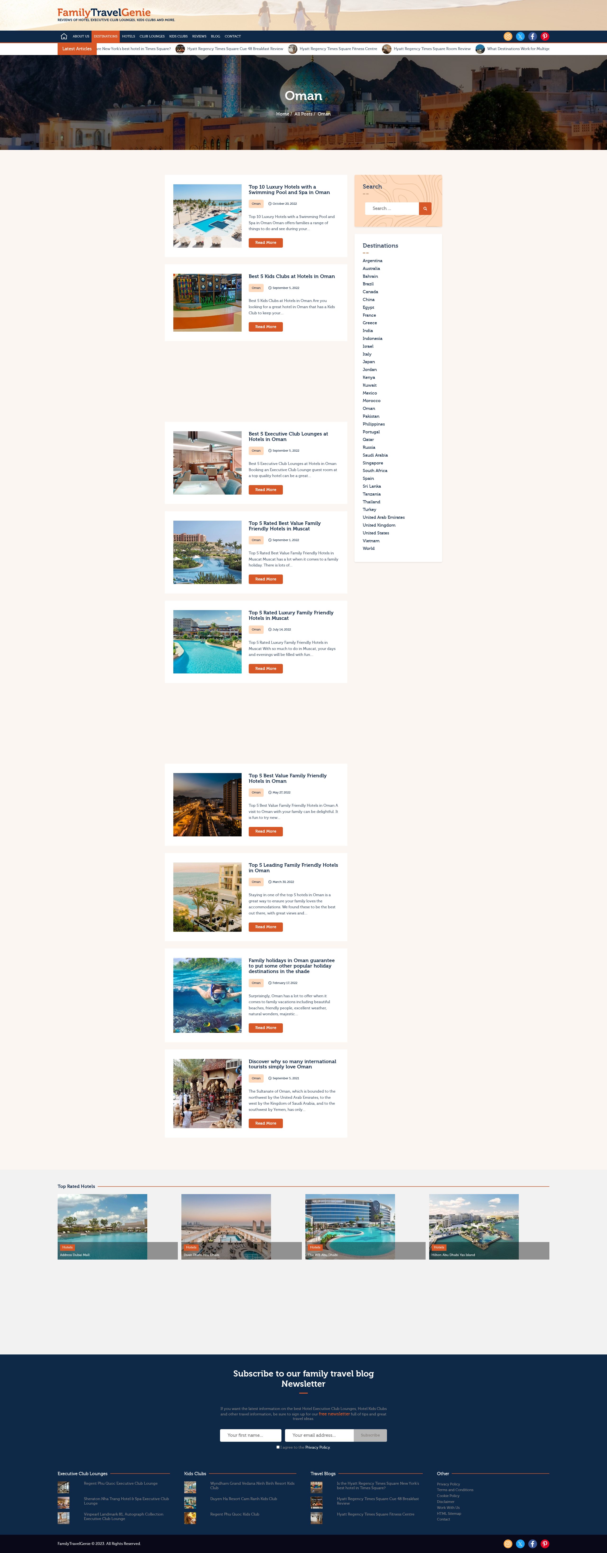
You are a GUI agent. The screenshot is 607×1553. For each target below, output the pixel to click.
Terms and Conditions (455, 1490)
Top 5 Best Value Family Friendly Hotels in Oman (288, 778)
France (369, 315)
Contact (233, 36)
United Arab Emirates (384, 517)
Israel (368, 346)
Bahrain (370, 276)
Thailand (371, 501)
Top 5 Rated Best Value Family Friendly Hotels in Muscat (285, 526)
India (368, 330)
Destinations (105, 36)
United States (376, 533)
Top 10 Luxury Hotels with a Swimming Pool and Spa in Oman (289, 189)
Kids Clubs (178, 36)
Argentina (372, 260)
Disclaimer (446, 1502)
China (369, 299)
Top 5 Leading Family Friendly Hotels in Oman (293, 867)
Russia (369, 447)
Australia (371, 268)
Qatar (368, 439)
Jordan (370, 369)
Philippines (374, 424)
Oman (256, 203)
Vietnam (371, 540)
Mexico (370, 392)
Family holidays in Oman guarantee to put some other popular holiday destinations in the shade (292, 966)
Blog (215, 36)
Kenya (369, 377)
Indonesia (372, 338)
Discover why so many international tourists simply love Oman (292, 1064)
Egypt (368, 307)
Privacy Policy (317, 1447)
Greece (370, 322)
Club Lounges (152, 36)
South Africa (375, 470)
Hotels (128, 36)
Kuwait (370, 385)
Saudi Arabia (375, 455)
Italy (367, 354)
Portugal (371, 431)
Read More (265, 242)
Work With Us (448, 1508)
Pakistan (371, 416)
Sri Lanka (372, 486)
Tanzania (372, 494)
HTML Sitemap (449, 1514)
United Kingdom (379, 525)
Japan (369, 361)
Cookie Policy (448, 1496)
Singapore (373, 462)
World (369, 548)
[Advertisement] (209, 381)
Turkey (369, 509)
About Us (81, 36)
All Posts (303, 114)
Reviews (199, 36)
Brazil (368, 284)
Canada (370, 291)
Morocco (372, 400)
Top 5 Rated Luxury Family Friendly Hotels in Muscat (291, 615)
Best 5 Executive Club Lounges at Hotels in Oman (288, 436)
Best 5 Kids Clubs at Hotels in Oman (292, 276)
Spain (368, 478)
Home (282, 114)
